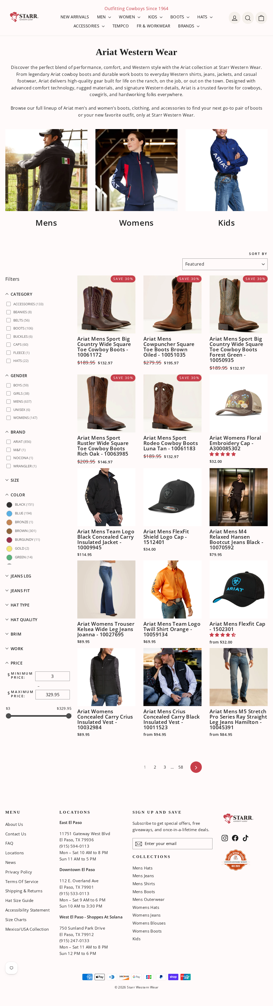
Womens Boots (147, 931)
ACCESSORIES (87, 25)
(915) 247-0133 (74, 940)
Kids (137, 938)
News (10, 862)
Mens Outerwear (149, 899)
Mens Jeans (143, 875)
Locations (14, 852)
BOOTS (177, 16)
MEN (102, 16)
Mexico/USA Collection (27, 929)
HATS (202, 16)
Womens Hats (146, 907)
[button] (38, 294)
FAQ (9, 843)
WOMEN (127, 16)
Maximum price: (22, 694)
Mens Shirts (144, 883)
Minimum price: (22, 675)
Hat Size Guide (19, 900)
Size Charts (15, 919)
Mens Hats (143, 868)
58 (180, 767)
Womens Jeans (147, 915)
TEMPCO (121, 25)
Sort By (258, 254)
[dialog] (261, 18)
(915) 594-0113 (74, 846)
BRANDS (186, 25)
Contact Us (15, 833)
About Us (14, 824)
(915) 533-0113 (74, 893)
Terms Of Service (21, 881)
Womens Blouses (149, 923)
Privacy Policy (18, 872)
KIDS (153, 16)
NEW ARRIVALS (75, 16)
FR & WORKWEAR (153, 25)
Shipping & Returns (23, 890)
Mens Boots (144, 891)
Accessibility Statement (27, 910)
